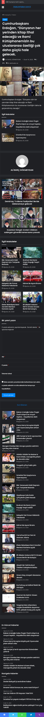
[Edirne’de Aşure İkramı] (32, 276)
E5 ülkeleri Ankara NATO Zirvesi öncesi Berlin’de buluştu (31, 307)
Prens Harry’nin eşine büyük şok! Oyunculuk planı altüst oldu (27, 427)
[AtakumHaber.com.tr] (22, 7)
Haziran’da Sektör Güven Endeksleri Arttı (26, 596)
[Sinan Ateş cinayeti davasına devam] (8, 578)
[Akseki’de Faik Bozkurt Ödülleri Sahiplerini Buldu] (8, 568)
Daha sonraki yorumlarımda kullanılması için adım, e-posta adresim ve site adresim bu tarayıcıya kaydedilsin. (21, 385)
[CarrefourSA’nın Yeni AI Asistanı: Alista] (8, 538)
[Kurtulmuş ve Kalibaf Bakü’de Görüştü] (8, 588)
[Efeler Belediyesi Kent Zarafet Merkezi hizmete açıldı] (11, 297)
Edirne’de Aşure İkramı (32, 283)
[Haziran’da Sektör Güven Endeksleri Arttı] (8, 598)
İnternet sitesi (7, 373)
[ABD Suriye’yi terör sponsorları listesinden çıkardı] (8, 439)
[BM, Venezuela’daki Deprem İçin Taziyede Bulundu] (11, 252)
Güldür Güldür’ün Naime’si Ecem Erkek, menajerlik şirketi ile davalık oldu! (28, 456)
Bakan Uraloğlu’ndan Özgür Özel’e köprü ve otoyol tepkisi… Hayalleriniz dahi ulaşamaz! (29, 124)
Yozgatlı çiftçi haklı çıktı (26, 465)
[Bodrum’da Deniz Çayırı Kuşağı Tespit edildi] (32, 252)
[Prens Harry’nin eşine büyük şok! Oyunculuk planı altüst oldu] (8, 428)
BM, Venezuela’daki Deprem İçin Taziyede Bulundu (11, 262)
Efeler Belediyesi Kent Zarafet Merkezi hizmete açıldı (10, 307)
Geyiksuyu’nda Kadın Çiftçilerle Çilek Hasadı (25, 496)
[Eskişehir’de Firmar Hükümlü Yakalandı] (11, 276)
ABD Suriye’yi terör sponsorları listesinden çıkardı (23, 2)
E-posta (5, 365)
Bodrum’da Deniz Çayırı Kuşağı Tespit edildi (31, 262)
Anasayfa (7, 15)
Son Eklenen (22, 405)
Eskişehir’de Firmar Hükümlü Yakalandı (9, 284)
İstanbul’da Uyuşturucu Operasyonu (26, 476)
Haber (14, 15)
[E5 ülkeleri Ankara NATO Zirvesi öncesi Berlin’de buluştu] (32, 297)
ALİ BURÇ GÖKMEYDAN (13, 59)
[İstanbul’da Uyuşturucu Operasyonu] (8, 137)
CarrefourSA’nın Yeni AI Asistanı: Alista (25, 536)
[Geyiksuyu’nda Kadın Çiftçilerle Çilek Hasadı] (8, 498)
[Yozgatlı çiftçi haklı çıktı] (8, 468)
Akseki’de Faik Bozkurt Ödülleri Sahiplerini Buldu (26, 566)
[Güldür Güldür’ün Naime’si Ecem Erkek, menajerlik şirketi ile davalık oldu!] (8, 457)
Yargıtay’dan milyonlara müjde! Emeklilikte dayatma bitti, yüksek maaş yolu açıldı (28, 607)
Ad (3, 357)
